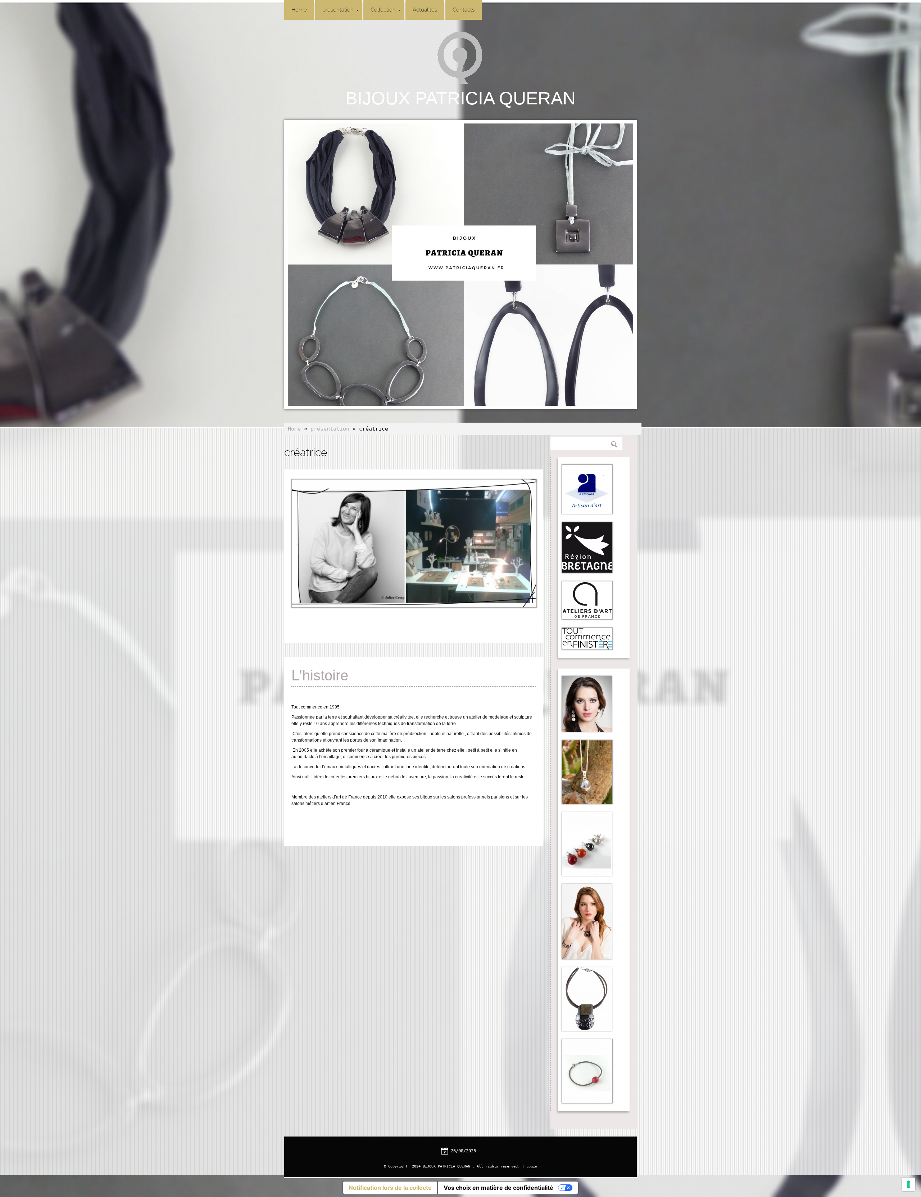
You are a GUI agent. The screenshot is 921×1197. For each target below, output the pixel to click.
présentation (338, 9)
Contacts (464, 9)
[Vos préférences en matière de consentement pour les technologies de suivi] (908, 1184)
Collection (383, 9)
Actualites (425, 9)
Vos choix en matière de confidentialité (498, 1187)
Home (299, 9)
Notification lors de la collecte (390, 1187)
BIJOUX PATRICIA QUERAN (460, 98)
